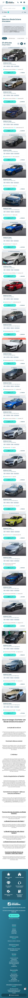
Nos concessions (14, 976)
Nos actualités (14, 979)
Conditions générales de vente (14, 990)
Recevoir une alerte (15, 995)
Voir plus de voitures (14, 988)
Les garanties (14, 966)
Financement (14, 959)
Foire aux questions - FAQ (14, 980)
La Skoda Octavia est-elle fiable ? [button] (14, 821)
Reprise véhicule (14, 960)
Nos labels (14, 978)
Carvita (14, 964)
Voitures (14, 929)
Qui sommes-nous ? (14, 975)
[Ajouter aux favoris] (24, 50)
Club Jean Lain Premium (14, 963)
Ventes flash (14, 933)
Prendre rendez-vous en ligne (14, 948)
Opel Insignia (8, 800)
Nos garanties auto (14, 950)
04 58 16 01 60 (15, 915)
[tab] (14, 812)
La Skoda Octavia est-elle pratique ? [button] (14, 841)
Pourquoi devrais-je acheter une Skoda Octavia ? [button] (14, 812)
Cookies (14, 992)
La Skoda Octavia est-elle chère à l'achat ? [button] (14, 832)
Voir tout (4, 38)
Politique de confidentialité (14, 991)
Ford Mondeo (15, 800)
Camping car (14, 931)
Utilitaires (14, 930)
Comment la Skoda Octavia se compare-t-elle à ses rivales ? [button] (14, 852)
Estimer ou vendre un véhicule (14, 941)
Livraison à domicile (14, 958)
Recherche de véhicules (14, 962)
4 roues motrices (20, 38)
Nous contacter (14, 974)
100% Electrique (12, 38)
